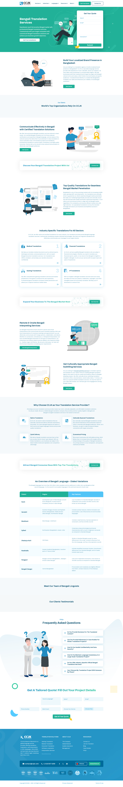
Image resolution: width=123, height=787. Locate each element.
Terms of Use (99, 783)
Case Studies (87, 748)
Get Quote (69, 86)
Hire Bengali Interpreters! (29, 347)
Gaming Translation (47, 741)
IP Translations (74, 271)
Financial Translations (77, 246)
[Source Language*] (50, 699)
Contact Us (97, 3)
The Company (66, 741)
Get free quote (84, 3)
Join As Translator (88, 743)
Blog (84, 746)
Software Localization (48, 748)
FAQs (84, 750)
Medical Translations (34, 246)
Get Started (94, 301)
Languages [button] (55, 3)
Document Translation (48, 746)
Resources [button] (64, 3)
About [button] (71, 3)
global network (94, 763)
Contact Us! (94, 465)
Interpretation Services (48, 750)
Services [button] (37, 3)
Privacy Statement (67, 783)
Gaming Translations (34, 271)
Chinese (81, 763)
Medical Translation (47, 743)
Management (66, 748)
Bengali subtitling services (81, 370)
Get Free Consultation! (29, 40)
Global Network (66, 743)
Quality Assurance (67, 746)
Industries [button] (45, 3)
